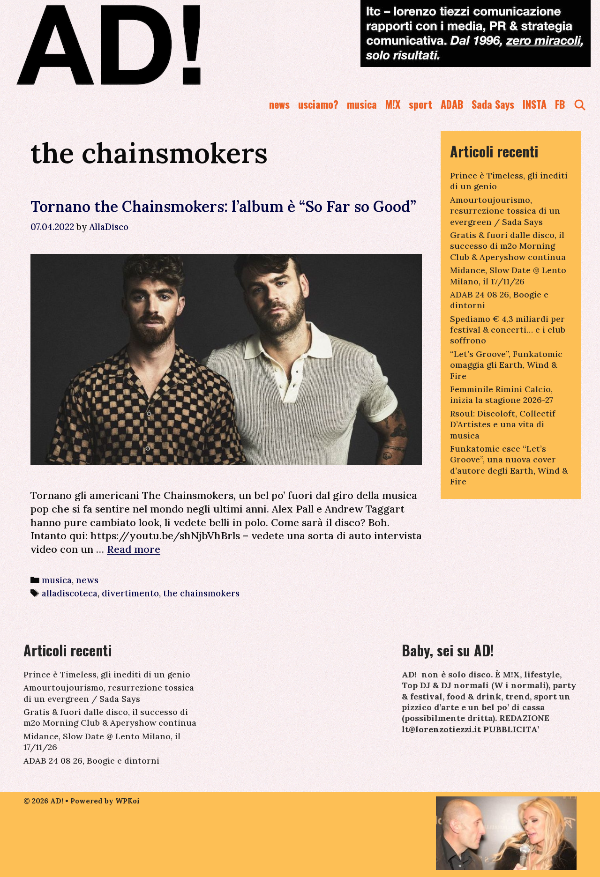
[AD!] (142, 44)
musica (362, 104)
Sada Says (493, 104)
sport (420, 104)
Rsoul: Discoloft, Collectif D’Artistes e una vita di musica (502, 424)
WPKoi (127, 800)
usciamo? (318, 104)
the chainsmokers (201, 593)
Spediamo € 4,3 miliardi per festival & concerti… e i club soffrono (507, 329)
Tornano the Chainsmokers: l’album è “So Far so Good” (223, 206)
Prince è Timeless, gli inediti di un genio (106, 674)
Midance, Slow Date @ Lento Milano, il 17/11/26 (508, 275)
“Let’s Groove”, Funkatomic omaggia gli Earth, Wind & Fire (506, 365)
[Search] (580, 104)
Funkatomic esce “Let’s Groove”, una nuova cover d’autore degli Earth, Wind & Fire (509, 465)
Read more (133, 549)
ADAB (452, 104)
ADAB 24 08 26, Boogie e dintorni (91, 760)
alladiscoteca (70, 593)
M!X (392, 104)
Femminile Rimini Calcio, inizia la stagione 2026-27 (501, 394)
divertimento (130, 593)
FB (560, 104)
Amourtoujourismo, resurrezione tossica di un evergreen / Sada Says (505, 210)
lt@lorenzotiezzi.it (441, 729)
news (279, 104)
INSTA (535, 104)
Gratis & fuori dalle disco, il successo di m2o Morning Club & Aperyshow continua (508, 246)
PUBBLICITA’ (511, 729)
